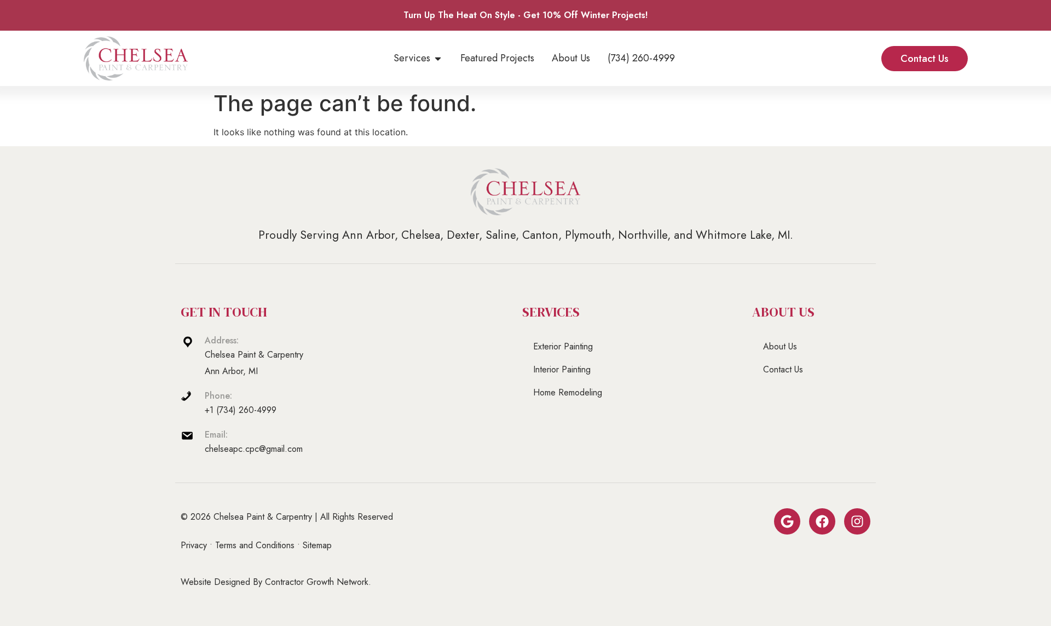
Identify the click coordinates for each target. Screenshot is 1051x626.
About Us (780, 346)
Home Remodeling (567, 392)
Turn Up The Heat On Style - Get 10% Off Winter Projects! (525, 15)
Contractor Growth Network (316, 582)
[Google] (787, 521)
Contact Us (783, 369)
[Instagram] (857, 521)
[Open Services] (438, 58)
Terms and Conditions (254, 545)
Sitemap (317, 545)
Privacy (194, 545)
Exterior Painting (563, 346)
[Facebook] (822, 521)
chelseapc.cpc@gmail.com (254, 449)
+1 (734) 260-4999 (240, 410)
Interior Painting (562, 369)
